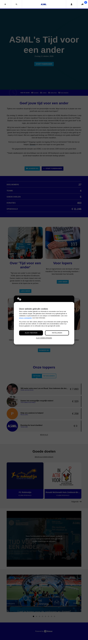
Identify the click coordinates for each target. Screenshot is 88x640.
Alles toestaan (31, 333)
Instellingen (57, 333)
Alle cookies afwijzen (44, 338)
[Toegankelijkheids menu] (85, 2)
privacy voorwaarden (25, 318)
